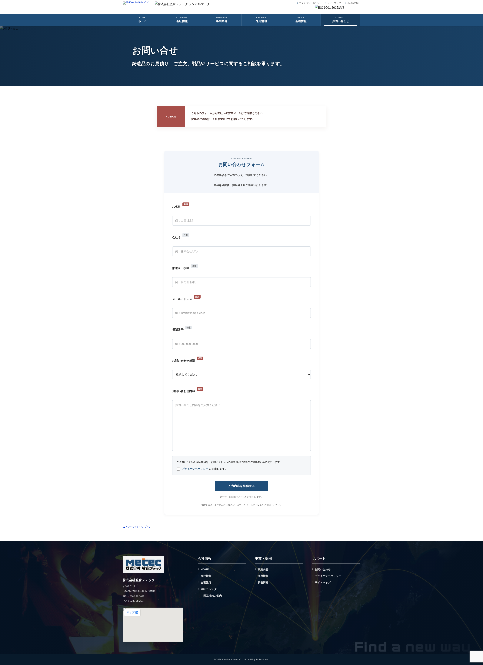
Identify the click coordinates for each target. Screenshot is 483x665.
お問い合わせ (323, 569)
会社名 (180, 236)
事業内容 (263, 569)
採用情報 (263, 575)
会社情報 (206, 575)
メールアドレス (185, 298)
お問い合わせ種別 (187, 359)
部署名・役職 (184, 267)
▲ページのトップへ (136, 526)
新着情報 (263, 582)
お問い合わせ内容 (187, 390)
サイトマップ (334, 3)
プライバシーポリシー (310, 3)
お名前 (180, 205)
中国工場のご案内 (211, 595)
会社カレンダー (210, 589)
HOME (205, 569)
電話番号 (181, 328)
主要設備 (206, 582)
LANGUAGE (353, 3)
